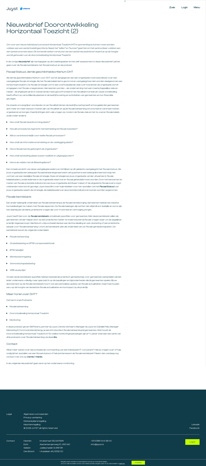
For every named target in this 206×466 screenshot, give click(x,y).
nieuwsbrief (24, 61)
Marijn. (39, 357)
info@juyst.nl (97, 444)
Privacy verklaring (33, 417)
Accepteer (138, 463)
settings (122, 463)
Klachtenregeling (32, 424)
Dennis (30, 357)
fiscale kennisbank (40, 216)
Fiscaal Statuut (107, 186)
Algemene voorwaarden (36, 414)
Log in (192, 442)
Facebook (195, 428)
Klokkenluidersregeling (35, 421)
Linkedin (196, 424)
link (55, 337)
